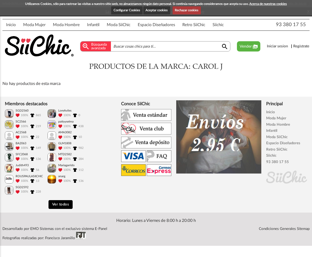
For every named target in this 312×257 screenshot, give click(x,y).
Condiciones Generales (277, 229)
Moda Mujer (34, 25)
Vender (249, 46)
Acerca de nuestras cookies (268, 4)
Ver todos (60, 204)
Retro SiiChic (193, 25)
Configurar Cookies (127, 10)
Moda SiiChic (118, 25)
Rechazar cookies (186, 10)
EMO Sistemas (42, 229)
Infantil (93, 25)
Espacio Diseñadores (156, 25)
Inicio (11, 25)
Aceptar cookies (157, 10)
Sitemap (303, 229)
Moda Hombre (66, 25)
